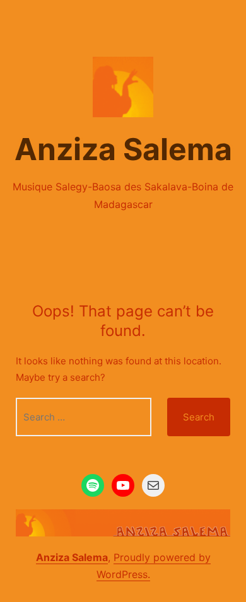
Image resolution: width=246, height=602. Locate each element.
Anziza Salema (123, 149)
